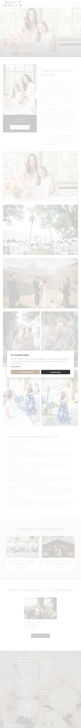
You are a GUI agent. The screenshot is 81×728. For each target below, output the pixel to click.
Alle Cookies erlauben (25, 372)
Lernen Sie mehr (15, 366)
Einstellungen (55, 372)
